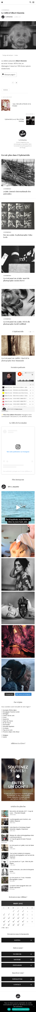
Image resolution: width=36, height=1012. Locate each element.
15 (13, 918)
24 (22, 921)
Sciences (5, 90)
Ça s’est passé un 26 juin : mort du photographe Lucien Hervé (16, 279)
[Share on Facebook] (12, 83)
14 (8, 918)
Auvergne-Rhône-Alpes (10, 710)
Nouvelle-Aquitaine (8, 726)
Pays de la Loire (7, 730)
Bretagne (5, 714)
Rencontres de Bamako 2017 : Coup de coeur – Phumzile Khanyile (21, 812)
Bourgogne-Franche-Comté (11, 712)
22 (13, 921)
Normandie (6, 724)
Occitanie (5, 728)
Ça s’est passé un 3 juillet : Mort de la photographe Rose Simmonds (15, 359)
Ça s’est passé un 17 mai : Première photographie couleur (20, 878)
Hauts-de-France (8, 721)
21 (8, 921)
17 (22, 918)
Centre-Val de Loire (8, 715)
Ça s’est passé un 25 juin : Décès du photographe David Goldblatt (16, 323)
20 (4, 921)
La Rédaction (9, 16)
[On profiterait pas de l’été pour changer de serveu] (18, 507)
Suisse (5, 737)
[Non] (34, 1006)
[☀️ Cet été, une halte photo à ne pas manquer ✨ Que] (18, 574)
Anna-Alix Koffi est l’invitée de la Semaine (21, 105)
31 (22, 925)
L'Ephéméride (5, 10)
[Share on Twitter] (16, 83)
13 (4, 918)
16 (18, 918)
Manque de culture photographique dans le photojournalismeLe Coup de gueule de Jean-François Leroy (22, 838)
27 (4, 925)
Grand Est (6, 719)
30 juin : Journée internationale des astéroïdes (17, 192)
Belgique (5, 735)
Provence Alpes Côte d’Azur (11, 732)
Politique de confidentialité (21, 1009)
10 (22, 915)
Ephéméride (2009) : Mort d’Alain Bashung (14, 120)
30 (18, 925)
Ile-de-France (7, 723)
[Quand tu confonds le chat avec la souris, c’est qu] (18, 541)
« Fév (3, 928)
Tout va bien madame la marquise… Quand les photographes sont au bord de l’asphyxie (22, 855)
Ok (9, 1009)
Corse (4, 717)
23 (18, 921)
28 (8, 925)
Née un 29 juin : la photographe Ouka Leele (17, 236)
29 (13, 925)
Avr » (7, 928)
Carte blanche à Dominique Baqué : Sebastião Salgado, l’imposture (20, 828)
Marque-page (9, 75)
